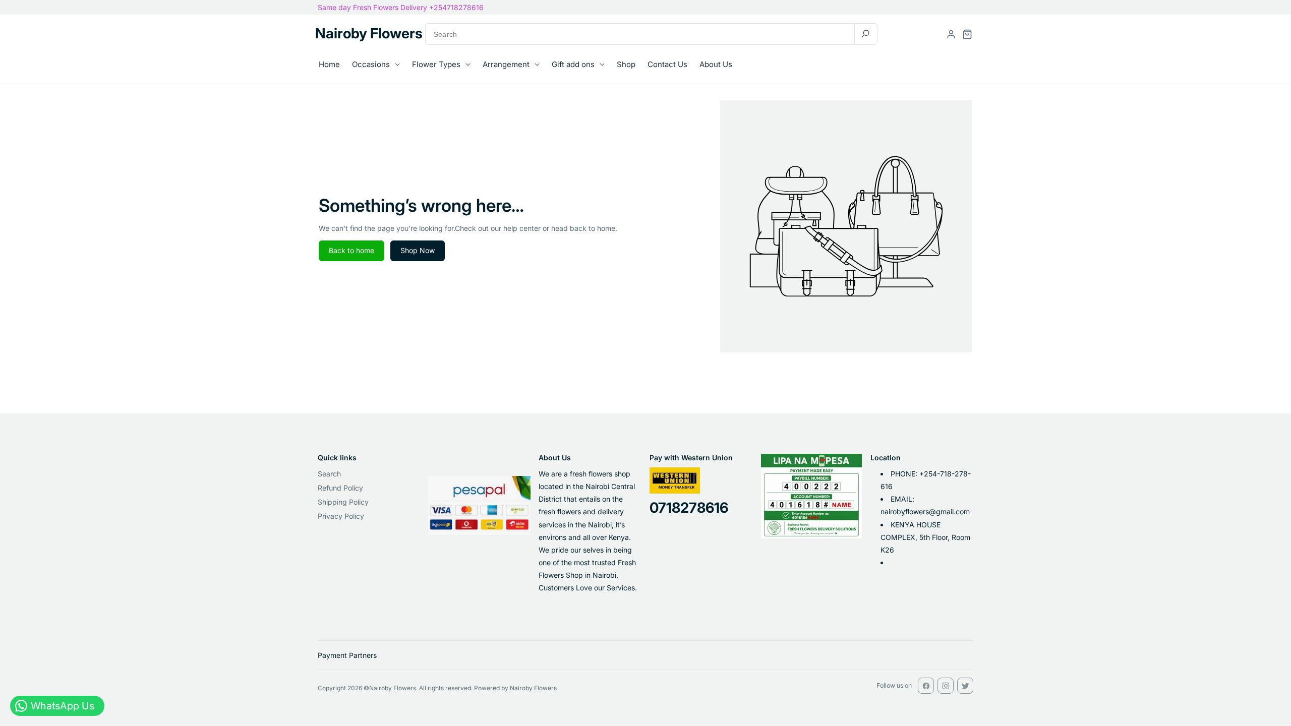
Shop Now (417, 250)
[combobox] (651, 34)
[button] (967, 34)
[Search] (865, 33)
